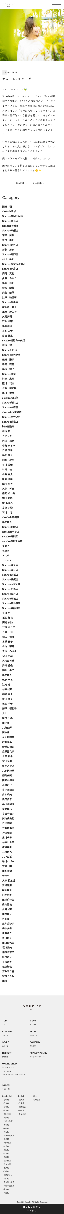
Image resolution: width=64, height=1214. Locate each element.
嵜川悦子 (7, 938)
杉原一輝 (7, 689)
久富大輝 (7, 909)
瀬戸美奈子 (8, 952)
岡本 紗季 (8, 460)
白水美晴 (7, 823)
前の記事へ (21, 183)
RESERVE (32, 1209)
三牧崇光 (7, 852)
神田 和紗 (7, 498)
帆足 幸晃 (7, 680)
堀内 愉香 (7, 484)
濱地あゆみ (8, 766)
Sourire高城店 (10, 599)
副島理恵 (7, 890)
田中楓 (5, 723)
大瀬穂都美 (8, 828)
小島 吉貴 (7, 331)
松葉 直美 (7, 479)
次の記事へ (38, 183)
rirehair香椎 (9, 211)
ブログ (5, 546)
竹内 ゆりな (8, 627)
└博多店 (5, 1139)
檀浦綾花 (7, 809)
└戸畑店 (5, 1193)
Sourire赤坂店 (10, 575)
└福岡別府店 (7, 1175)
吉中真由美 (8, 790)
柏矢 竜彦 (8, 637)
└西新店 (5, 1168)
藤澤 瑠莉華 (9, 708)
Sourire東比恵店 (11, 603)
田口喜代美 (8, 943)
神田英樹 (7, 833)
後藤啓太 (7, 933)
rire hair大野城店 (12, 412)
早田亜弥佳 (8, 804)
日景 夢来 (7, 450)
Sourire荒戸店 (10, 594)
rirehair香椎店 (10, 226)
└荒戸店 (5, 1146)
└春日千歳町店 (8, 1136)
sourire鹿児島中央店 (13, 340)
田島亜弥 (7, 871)
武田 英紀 (8, 259)
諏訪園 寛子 (9, 307)
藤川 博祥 (8, 393)
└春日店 (5, 1132)
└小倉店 (5, 1189)
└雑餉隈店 (6, 1143)
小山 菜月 (8, 646)
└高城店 (5, 1157)
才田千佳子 (8, 814)
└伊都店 (5, 1125)
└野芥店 (5, 1171)
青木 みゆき (9, 651)
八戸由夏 (7, 857)
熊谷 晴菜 (8, 288)
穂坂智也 (7, 967)
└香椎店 (21, 1110)
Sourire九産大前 (11, 584)
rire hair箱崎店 (10, 517)
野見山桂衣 (8, 747)
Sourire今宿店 (10, 407)
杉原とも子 (8, 842)
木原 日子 (7, 642)
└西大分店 (6, 1164)
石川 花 (7, 512)
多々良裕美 (8, 737)
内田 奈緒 (8, 441)
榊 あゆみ (7, 503)
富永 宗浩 (7, 508)
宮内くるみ (8, 976)
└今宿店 (5, 1107)
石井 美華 (7, 321)
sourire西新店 (10, 536)
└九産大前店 (7, 1121)
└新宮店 (5, 1153)
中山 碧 (7, 345)
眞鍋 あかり (9, 278)
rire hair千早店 (10, 532)
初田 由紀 (7, 656)
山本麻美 (7, 794)
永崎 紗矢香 (9, 312)
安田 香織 (7, 665)
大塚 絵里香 (8, 881)
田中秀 (5, 732)
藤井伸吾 (7, 522)
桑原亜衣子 (8, 751)
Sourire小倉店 (10, 269)
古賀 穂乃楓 (9, 388)
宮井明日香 (8, 971)
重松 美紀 (8, 240)
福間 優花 (7, 618)
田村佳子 (7, 914)
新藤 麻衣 (8, 250)
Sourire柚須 (9, 374)
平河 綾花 (8, 364)
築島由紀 (7, 775)
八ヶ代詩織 (8, 771)
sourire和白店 (10, 398)
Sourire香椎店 (10, 422)
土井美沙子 (8, 924)
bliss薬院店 (8, 426)
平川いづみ (8, 861)
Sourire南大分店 (11, 417)
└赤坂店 (5, 1103)
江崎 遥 (6, 685)
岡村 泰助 (7, 622)
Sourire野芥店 (10, 254)
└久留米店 (22, 1114)
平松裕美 (7, 962)
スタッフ (7, 436)
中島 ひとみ (8, 446)
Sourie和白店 (9, 350)
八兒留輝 (7, 728)
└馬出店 (5, 1150)
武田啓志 (7, 799)
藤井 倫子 (8, 670)
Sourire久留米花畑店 (13, 264)
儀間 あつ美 (8, 493)
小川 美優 (7, 465)
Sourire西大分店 (11, 355)
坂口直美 (7, 947)
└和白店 (5, 1179)
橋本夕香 (7, 928)
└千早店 (21, 1103)
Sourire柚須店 (10, 579)
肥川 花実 (8, 383)
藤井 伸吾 (7, 455)
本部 (4, 981)
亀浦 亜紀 (8, 283)
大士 (5, 72)
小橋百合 (7, 785)
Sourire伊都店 (10, 589)
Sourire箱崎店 (10, 527)
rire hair (21, 1096)
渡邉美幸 (7, 847)
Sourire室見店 (10, 221)
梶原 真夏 (7, 694)
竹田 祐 (7, 469)
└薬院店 (36, 1100)
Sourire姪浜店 (10, 403)
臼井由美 (7, 895)
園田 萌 (7, 207)
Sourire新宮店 (10, 245)
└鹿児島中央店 (8, 1182)
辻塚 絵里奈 (9, 297)
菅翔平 (5, 876)
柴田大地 (7, 761)
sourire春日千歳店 (12, 541)
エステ (5, 555)
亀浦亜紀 (7, 326)
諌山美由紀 (8, 818)
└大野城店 (22, 1107)
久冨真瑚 (7, 316)
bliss (35, 1096)
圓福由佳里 (8, 780)
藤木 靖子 (8, 369)
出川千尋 (7, 838)
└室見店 (5, 1110)
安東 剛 (7, 866)
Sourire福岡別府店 (12, 216)
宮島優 (5, 919)
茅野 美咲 (8, 235)
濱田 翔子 (7, 699)
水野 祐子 (7, 756)
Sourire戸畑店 (10, 230)
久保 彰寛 (8, 489)
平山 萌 (6, 613)
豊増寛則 (7, 885)
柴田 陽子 (8, 360)
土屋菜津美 (8, 900)
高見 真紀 (8, 273)
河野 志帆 (8, 379)
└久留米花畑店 (8, 1186)
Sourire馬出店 (10, 302)
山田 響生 (7, 336)
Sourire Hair (7, 1096)
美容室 (5, 551)
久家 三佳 (7, 632)
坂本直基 (7, 742)
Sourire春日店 (10, 570)
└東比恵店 (6, 1114)
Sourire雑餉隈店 (11, 608)
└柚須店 (5, 1128)
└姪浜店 (5, 1118)
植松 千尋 (7, 704)
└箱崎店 (5, 1100)
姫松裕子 (7, 957)
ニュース (7, 560)
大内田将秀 (8, 661)
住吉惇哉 (7, 904)
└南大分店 (6, 1161)
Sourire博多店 (10, 565)
